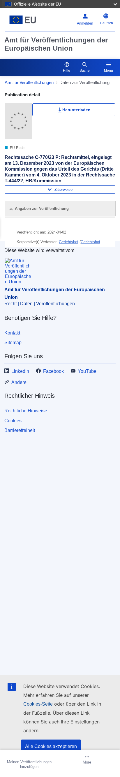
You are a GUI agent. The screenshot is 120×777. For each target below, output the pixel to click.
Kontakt (12, 332)
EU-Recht (17, 148)
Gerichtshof (68, 242)
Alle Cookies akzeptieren (51, 746)
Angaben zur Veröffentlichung (42, 208)
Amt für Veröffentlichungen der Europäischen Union (56, 44)
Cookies (13, 420)
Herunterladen (76, 109)
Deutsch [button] (106, 23)
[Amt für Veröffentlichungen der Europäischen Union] (24, 20)
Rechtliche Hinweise (25, 410)
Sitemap (13, 342)
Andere (19, 382)
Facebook (53, 371)
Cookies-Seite (38, 703)
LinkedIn (20, 371)
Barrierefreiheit (19, 430)
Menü (108, 70)
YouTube (87, 371)
